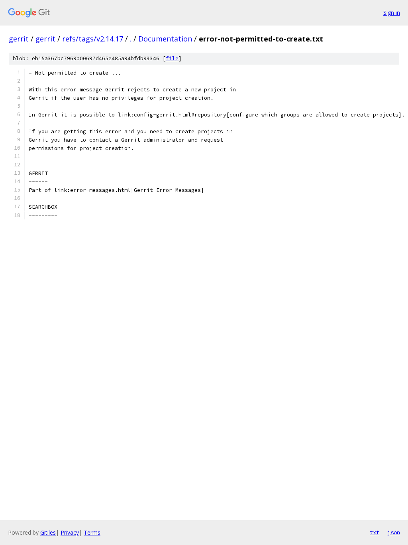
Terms (92, 532)
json (393, 532)
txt (374, 532)
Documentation (165, 38)
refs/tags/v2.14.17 (92, 38)
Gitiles (48, 532)
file (172, 58)
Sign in (391, 12)
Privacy (70, 532)
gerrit (19, 38)
